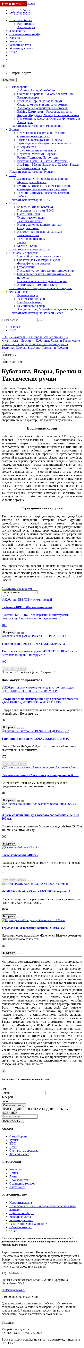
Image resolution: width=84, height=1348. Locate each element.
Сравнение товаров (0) (17, 588)
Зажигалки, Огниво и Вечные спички (42, 178)
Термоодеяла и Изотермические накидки (44, 143)
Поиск (13, 1173)
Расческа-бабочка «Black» (20, 855)
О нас (13, 52)
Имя (4, 1088)
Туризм (14, 129)
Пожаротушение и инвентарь (36, 150)
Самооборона (18, 86)
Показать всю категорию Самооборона (35, 125)
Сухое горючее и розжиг (33, 136)
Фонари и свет (19, 291)
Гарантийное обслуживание (28, 1223)
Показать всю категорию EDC (29, 200)
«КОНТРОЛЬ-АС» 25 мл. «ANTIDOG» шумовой (36, 891)
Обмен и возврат (20, 1227)
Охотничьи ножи (28, 214)
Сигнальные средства (23, 252)
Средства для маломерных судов (39, 260)
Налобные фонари (29, 302)
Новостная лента (20, 1202)
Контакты (15, 1169)
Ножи (13, 203)
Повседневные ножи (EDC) (35, 210)
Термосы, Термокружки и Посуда (39, 139)
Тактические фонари (31, 298)
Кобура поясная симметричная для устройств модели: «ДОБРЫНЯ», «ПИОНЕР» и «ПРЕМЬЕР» (40, 700)
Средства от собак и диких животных (42, 104)
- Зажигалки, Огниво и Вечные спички (36, 337)
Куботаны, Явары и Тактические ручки (43, 185)
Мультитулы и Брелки (31, 182)
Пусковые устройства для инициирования (45, 270)
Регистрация (25, 23)
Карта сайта (17, 1187)
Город (5, 1101)
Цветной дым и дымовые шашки (39, 256)
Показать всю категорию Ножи (30, 249)
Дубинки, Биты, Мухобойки (36, 90)
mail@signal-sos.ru (13, 1290)
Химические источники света (37, 284)
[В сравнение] (22, 633)
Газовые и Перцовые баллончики (39, 101)
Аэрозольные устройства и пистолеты (42, 108)
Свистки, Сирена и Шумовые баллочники (45, 94)
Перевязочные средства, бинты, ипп (41, 132)
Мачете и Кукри (27, 245)
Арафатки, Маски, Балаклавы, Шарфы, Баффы (48, 164)
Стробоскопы (26, 267)
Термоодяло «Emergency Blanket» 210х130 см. (33, 927)
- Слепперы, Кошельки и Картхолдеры (37, 344)
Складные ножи (28, 228)
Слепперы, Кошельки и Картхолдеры (42, 189)
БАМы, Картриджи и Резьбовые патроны (44, 111)
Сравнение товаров (22, 1183)
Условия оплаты (20, 45)
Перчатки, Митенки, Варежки (37, 154)
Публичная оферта (21, 1213)
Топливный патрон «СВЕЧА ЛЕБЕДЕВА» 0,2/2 (35, 738)
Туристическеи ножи (31, 217)
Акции (14, 1176)
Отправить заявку (13, 1105)
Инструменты (26, 147)
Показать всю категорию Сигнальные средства (40, 288)
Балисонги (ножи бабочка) (35, 207)
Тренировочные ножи (31, 238)
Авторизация (26, 27)
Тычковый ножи (28, 235)
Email (5, 1092)
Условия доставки (21, 48)
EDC (12, 175)
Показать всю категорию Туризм (31, 171)
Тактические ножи (29, 221)
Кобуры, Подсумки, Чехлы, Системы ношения (48, 115)
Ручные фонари (27, 295)
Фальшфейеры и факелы (33, 263)
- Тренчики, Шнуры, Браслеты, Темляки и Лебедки (35, 345)
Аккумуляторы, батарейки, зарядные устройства (49, 309)
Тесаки (21, 242)
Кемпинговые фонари (31, 305)
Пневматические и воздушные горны (42, 281)
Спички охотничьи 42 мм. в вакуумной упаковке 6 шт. (40, 775)
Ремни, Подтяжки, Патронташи (38, 157)
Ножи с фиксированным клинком (39, 224)
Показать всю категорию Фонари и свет (36, 313)
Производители (19, 1180)
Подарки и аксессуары (32, 168)
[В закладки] (18, 633)
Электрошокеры (28, 97)
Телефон (7, 1097)
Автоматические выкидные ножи (39, 231)
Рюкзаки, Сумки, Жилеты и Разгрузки (42, 161)
